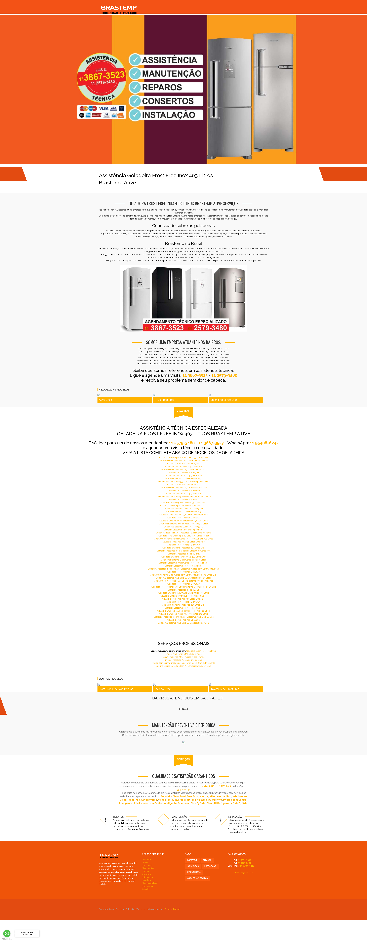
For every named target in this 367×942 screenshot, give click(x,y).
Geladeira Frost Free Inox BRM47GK (183, 602)
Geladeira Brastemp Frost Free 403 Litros (184, 608)
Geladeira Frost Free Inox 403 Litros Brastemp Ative (183, 488)
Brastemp (146, 859)
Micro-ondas (148, 868)
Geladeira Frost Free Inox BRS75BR (184, 590)
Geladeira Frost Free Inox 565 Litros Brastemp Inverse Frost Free (183, 581)
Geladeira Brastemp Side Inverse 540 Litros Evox (183, 503)
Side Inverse (196, 654)
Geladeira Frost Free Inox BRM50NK (183, 473)
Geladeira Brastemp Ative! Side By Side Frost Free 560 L (183, 623)
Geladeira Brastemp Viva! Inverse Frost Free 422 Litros (183, 563)
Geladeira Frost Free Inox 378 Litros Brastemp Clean (183, 515)
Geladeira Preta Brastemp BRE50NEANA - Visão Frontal (183, 536)
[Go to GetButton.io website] (6, 939)
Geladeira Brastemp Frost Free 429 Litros (183, 566)
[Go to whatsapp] (6, 933)
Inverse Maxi (183, 654)
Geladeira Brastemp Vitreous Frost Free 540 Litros (183, 596)
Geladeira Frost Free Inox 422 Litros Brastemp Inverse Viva (183, 551)
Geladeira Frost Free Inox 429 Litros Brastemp (183, 542)
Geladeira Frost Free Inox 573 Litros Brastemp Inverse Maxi (183, 482)
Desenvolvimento (173, 909)
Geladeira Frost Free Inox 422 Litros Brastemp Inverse (183, 460)
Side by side (147, 877)
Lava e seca (147, 886)
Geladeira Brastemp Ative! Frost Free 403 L (183, 479)
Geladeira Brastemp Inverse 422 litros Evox (183, 466)
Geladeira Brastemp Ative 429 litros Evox (183, 476)
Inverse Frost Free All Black (177, 660)
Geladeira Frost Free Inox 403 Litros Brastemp (183, 599)
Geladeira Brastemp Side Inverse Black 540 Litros (183, 560)
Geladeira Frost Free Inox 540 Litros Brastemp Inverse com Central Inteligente (183, 569)
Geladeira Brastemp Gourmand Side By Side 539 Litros (183, 593)
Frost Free (173, 657)
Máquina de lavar (150, 883)
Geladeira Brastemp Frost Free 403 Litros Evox (183, 605)
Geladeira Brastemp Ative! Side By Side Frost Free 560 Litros (183, 578)
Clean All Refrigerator (188, 666)
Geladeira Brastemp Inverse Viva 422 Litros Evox (183, 557)
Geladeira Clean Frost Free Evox (201, 651)
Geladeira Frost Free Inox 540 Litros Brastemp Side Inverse (184, 497)
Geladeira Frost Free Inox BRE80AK (183, 485)
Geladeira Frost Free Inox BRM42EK (183, 518)
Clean (165, 657)
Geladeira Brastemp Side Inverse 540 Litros (183, 530)
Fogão (145, 862)
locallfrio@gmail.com (243, 872)
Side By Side (205, 666)
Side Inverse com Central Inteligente (198, 663)
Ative (175, 654)
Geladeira (146, 874)
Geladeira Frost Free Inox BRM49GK (183, 545)
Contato (145, 889)
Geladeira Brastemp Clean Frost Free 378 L (183, 509)
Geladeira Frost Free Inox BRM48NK (183, 491)
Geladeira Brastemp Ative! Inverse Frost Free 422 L (183, 506)
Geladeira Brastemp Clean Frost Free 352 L (183, 527)
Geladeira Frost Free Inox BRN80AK (183, 572)
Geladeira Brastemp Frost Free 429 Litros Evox (183, 548)
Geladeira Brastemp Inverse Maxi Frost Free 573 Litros (183, 524)
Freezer (145, 871)
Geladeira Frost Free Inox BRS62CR (183, 620)
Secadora (146, 880)
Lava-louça (147, 865)
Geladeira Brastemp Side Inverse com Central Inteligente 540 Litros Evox (183, 575)
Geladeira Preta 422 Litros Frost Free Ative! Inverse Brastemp (183, 533)
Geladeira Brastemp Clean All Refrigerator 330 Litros (183, 614)
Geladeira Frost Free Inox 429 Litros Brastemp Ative (183, 469)
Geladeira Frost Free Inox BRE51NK (184, 554)
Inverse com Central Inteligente (166, 663)
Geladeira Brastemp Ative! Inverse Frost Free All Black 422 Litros (183, 539)
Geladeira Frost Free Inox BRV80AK (183, 584)
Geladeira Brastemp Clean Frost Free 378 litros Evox (183, 521)
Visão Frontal (198, 657)
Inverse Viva (196, 660)
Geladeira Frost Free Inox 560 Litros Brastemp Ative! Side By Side (184, 617)
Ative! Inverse (185, 657)
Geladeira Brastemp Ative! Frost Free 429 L (183, 512)
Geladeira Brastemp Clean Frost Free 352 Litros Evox (183, 457)
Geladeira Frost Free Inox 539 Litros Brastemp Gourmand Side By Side (183, 587)
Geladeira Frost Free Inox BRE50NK (183, 463)
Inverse (168, 654)
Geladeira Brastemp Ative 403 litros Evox (183, 494)
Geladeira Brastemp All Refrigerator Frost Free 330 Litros (183, 611)
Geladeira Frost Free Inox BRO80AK (183, 500)
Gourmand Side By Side (167, 666)
